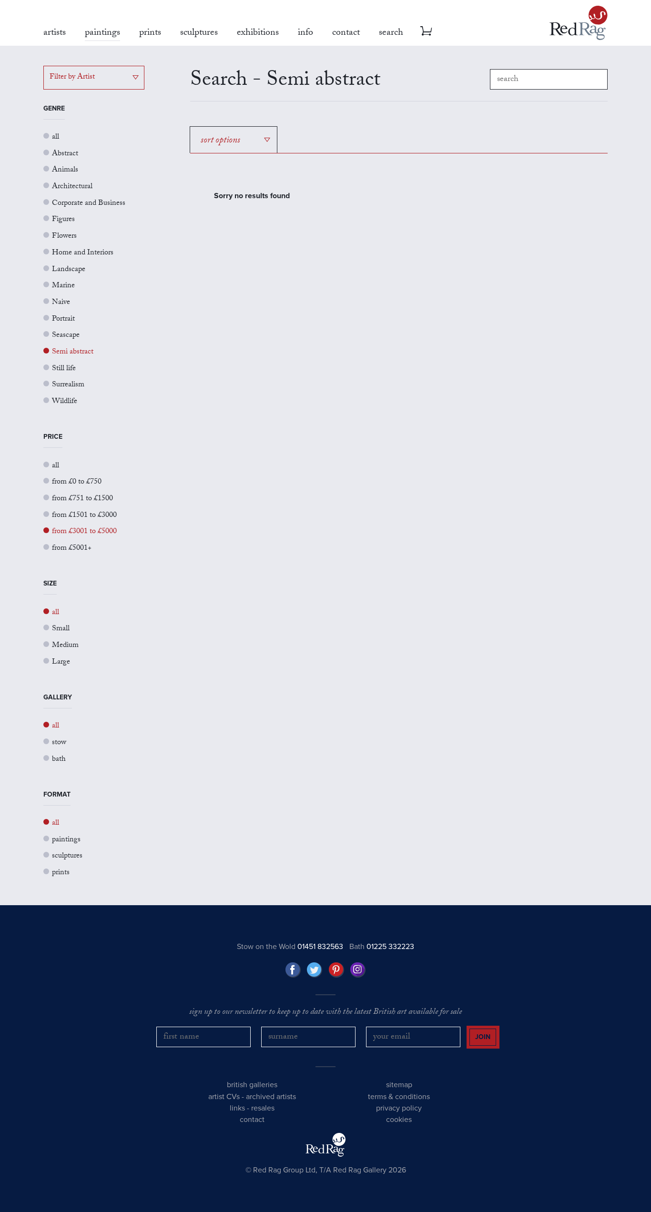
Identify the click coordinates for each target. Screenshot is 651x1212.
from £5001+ (72, 548)
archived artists (271, 1096)
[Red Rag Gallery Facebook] (293, 970)
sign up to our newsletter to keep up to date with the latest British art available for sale (325, 1013)
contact (252, 1119)
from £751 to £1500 (82, 499)
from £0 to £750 (77, 482)
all (55, 137)
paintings (66, 840)
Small (61, 629)
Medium (65, 645)
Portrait (63, 319)
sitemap (399, 1085)
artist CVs (224, 1096)
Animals (65, 170)
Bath (381, 946)
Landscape (68, 269)
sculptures (67, 856)
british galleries (252, 1085)
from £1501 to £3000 (84, 515)
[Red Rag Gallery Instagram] (358, 970)
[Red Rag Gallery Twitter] (314, 970)
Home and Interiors (82, 253)
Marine (63, 286)
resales (263, 1108)
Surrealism (68, 385)
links (237, 1108)
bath (59, 759)
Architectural (72, 187)
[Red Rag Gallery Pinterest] (336, 970)
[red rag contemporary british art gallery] (578, 23)
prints (61, 873)
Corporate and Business (88, 203)
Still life (64, 369)
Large (61, 662)
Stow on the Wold (290, 946)
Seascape (66, 335)
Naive (61, 302)
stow (59, 743)
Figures (63, 219)
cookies (399, 1119)
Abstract (65, 154)
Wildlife (64, 401)
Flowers (64, 236)
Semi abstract (72, 352)
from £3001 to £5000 (84, 531)
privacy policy (399, 1108)
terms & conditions (399, 1096)
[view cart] (426, 31)
